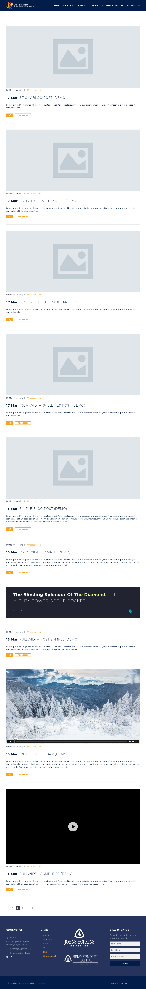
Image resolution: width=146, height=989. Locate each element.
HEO (45, 952)
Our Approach (49, 956)
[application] (73, 826)
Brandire (123, 983)
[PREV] (8, 908)
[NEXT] (33, 908)
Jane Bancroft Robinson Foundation (32, 983)
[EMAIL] (125, 957)
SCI (44, 948)
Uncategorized (34, 90)
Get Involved (133, 5)
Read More (23, 115)
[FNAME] (125, 944)
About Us (68, 5)
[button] (9, 115)
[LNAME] (125, 950)
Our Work (82, 5)
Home (56, 5)
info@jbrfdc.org (23, 953)
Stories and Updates (112, 5)
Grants (94, 5)
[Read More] (73, 602)
